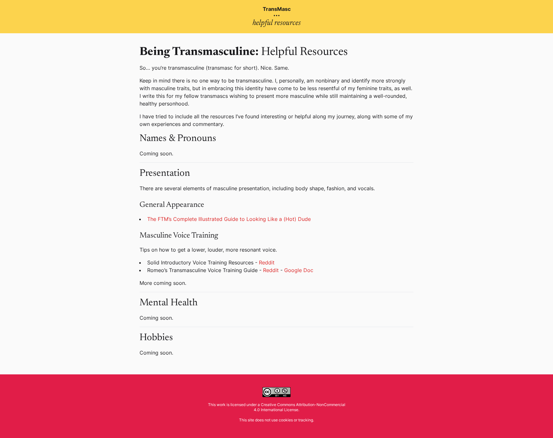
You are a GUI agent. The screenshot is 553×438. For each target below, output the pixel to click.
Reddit (267, 262)
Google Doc (298, 270)
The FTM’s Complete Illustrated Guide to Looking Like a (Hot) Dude (229, 219)
